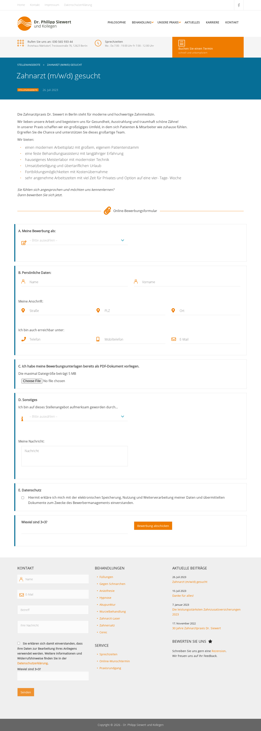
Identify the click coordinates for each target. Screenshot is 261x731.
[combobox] (74, 240)
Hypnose (105, 598)
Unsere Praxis (168, 22)
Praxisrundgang (110, 668)
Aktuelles (192, 22)
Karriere (212, 22)
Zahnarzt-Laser (110, 618)
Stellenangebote (28, 90)
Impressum (52, 5)
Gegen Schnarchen (112, 584)
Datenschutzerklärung (78, 5)
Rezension (219, 651)
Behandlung (141, 22)
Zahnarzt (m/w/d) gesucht (189, 582)
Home (21, 5)
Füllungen (106, 577)
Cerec (103, 632)
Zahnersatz (107, 625)
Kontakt (35, 5)
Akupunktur (108, 604)
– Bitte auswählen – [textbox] (43, 240)
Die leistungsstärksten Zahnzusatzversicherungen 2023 (206, 612)
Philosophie (117, 22)
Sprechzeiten (108, 654)
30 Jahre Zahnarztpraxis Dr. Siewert (196, 628)
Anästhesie (107, 591)
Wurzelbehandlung (113, 611)
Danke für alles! (183, 596)
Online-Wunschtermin (115, 661)
